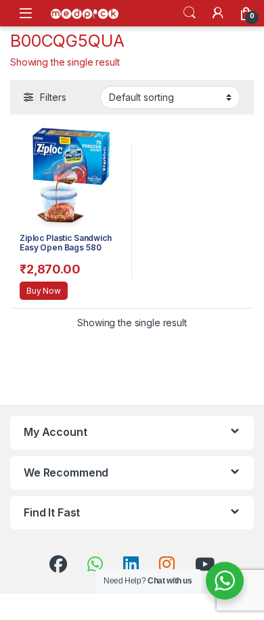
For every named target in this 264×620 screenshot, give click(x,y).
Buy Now (43, 291)
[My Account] (218, 13)
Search (189, 12)
